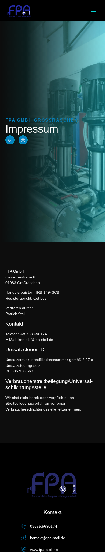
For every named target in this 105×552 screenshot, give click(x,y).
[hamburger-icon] (94, 11)
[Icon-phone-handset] (10, 139)
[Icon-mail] (23, 139)
